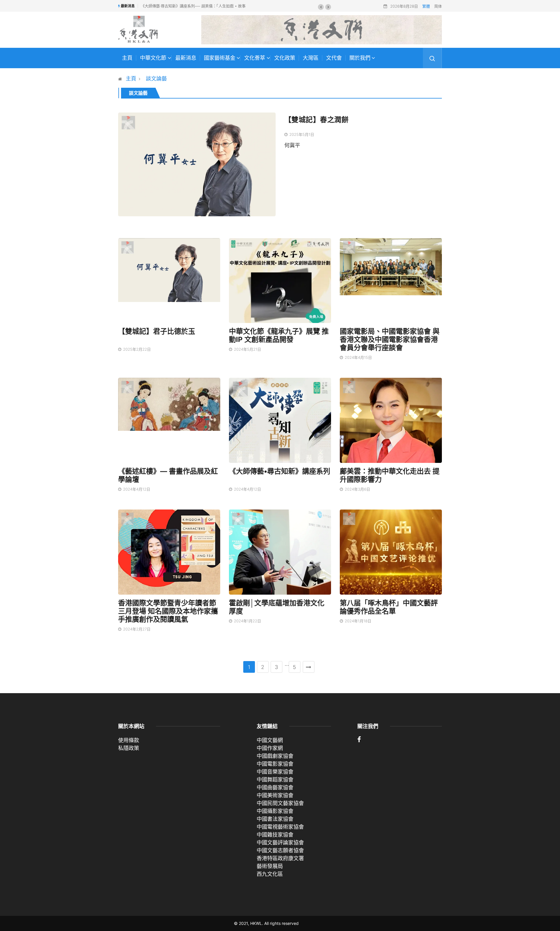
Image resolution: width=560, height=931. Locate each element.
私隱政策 (128, 748)
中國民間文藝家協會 (280, 803)
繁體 (426, 6)
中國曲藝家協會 (275, 787)
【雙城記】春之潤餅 (316, 119)
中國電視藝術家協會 (280, 827)
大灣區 (310, 58)
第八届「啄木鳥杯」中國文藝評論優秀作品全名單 (389, 607)
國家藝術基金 (219, 58)
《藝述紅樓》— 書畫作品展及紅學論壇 (168, 475)
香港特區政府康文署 (280, 858)
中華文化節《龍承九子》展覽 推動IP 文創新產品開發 (279, 335)
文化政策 (284, 58)
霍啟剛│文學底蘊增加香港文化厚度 (276, 607)
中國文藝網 (270, 740)
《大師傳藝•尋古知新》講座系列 (279, 471)
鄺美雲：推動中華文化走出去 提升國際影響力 (390, 475)
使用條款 (128, 740)
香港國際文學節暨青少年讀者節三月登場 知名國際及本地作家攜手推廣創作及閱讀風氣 (168, 611)
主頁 (127, 58)
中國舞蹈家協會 (275, 780)
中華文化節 (153, 58)
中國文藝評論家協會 (280, 842)
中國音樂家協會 (275, 772)
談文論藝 (156, 78)
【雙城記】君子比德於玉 (156, 331)
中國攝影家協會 (275, 811)
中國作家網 (270, 748)
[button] (321, 7)
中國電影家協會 (275, 764)
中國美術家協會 (275, 795)
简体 (438, 6)
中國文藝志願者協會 (280, 850)
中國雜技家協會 (275, 835)
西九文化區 (270, 874)
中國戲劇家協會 (275, 756)
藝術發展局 (270, 866)
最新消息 (185, 58)
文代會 (334, 58)
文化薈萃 (254, 58)
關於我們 (359, 58)
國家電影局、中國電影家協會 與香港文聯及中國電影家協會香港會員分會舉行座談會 (390, 339)
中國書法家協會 (275, 819)
